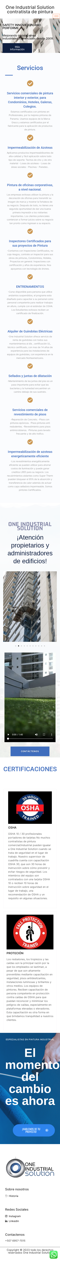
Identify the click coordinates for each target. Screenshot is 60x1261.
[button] (7, 607)
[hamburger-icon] (56, 16)
